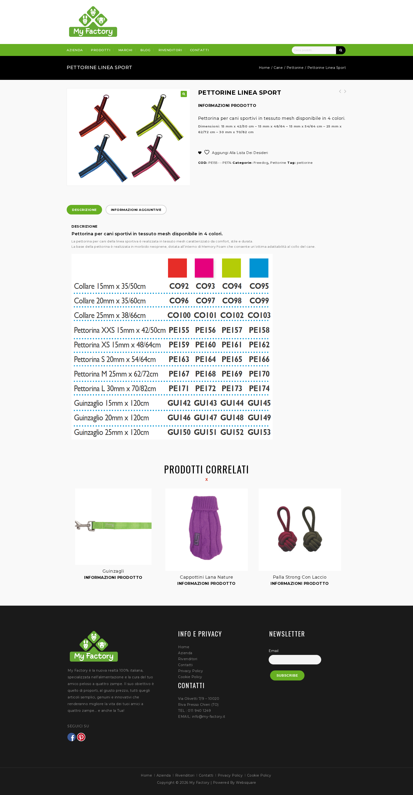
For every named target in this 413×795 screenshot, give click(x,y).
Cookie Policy (190, 677)
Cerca (341, 50)
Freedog (261, 162)
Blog (145, 50)
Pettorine (295, 68)
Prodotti (100, 50)
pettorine (305, 162)
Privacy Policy (190, 671)
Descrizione (84, 210)
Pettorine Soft (338, 94)
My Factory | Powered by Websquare (222, 782)
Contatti (199, 50)
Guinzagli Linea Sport (343, 94)
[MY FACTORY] (93, 21)
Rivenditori (170, 50)
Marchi (125, 50)
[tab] (84, 209)
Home (264, 68)
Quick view (75, 488)
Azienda (75, 50)
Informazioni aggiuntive (136, 210)
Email (274, 651)
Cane (278, 68)
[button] (184, 94)
